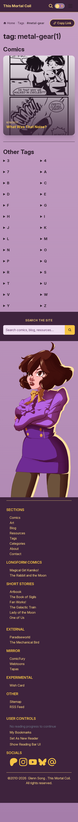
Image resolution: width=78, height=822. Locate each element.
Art (12, 523)
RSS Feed (17, 707)
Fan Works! (18, 602)
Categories (17, 543)
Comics (15, 518)
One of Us (17, 618)
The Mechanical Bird (24, 642)
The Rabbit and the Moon (28, 575)
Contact (15, 554)
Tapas (14, 669)
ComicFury (17, 659)
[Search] (51, 6)
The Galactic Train (23, 607)
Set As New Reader (24, 738)
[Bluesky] (42, 762)
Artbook (15, 592)
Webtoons (17, 664)
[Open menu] (70, 6)
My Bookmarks (20, 732)
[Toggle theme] (59, 6)
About (14, 549)
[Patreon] (14, 762)
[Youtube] (33, 762)
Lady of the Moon (23, 612)
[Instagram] (23, 762)
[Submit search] (70, 330)
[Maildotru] (52, 762)
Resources (17, 533)
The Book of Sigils (23, 597)
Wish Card (17, 685)
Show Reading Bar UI (25, 744)
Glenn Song (36, 778)
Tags (13, 538)
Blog (13, 528)
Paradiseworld (20, 637)
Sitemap (15, 702)
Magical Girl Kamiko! (24, 570)
